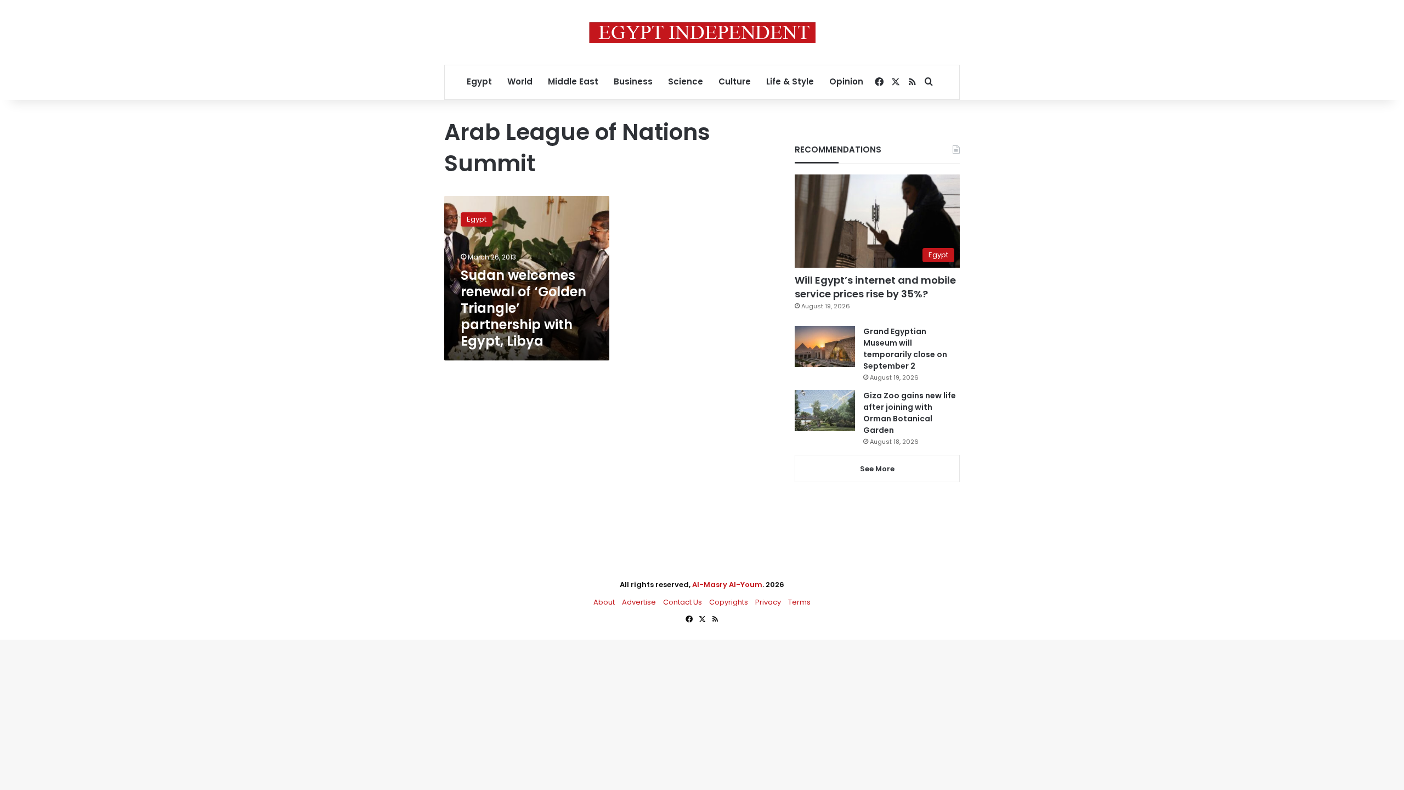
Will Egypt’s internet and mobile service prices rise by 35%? (875, 287)
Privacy (768, 602)
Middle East (573, 81)
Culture (734, 81)
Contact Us (682, 602)
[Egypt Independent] (702, 32)
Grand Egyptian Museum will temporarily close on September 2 (905, 348)
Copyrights (728, 602)
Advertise (639, 602)
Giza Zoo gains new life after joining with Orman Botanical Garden (909, 413)
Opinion (846, 81)
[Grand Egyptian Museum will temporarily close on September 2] (825, 346)
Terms (799, 602)
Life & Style (790, 81)
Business (633, 81)
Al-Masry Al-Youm (727, 584)
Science (685, 81)
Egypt (479, 81)
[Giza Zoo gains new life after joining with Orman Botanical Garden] (825, 410)
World (520, 81)
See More (877, 469)
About (604, 602)
